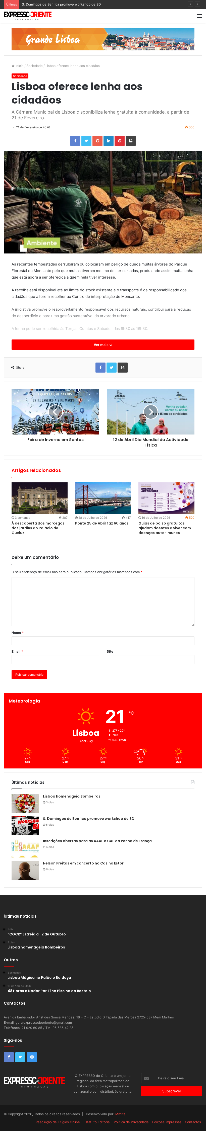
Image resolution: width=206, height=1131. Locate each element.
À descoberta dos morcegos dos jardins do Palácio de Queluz (38, 528)
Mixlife (120, 1114)
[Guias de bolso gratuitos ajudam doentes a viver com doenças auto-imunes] (166, 498)
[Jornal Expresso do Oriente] (28, 16)
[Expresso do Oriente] (103, 39)
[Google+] (97, 141)
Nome (18, 633)
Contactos (193, 1122)
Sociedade (34, 66)
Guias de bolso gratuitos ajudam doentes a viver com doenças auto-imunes (164, 528)
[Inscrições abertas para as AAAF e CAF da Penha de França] (25, 848)
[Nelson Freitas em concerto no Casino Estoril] (25, 870)
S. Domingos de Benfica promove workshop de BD (61, 4)
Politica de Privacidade (131, 1122)
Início (19, 66)
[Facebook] (75, 141)
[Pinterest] (120, 141)
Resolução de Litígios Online (58, 1122)
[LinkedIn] (109, 141)
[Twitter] (86, 141)
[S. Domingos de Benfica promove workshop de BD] (25, 825)
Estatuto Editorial (96, 1122)
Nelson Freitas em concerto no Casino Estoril (84, 863)
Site (110, 651)
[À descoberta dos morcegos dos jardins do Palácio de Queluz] (40, 498)
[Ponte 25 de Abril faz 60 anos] (103, 498)
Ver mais (101, 344)
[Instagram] (32, 1057)
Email (17, 651)
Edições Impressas (166, 1122)
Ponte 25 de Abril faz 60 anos (102, 523)
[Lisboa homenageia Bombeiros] (25, 803)
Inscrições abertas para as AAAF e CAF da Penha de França (97, 840)
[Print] (131, 141)
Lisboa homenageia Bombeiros (71, 796)
